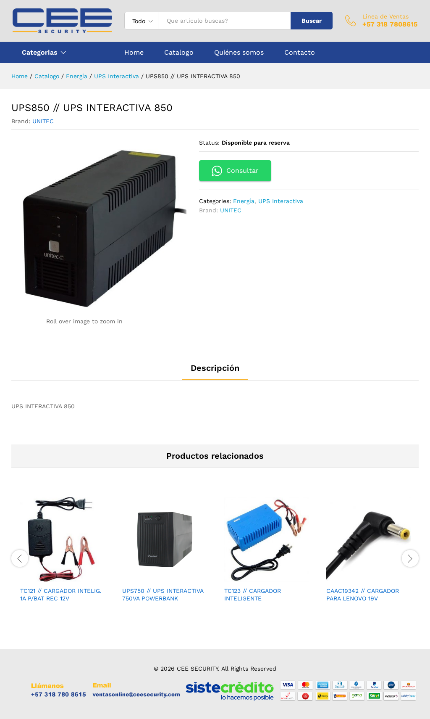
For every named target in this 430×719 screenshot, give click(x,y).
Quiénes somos (239, 52)
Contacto (299, 52)
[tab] (215, 372)
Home (134, 52)
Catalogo (179, 52)
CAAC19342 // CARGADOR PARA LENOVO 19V (362, 594)
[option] (62, 557)
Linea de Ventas (385, 16)
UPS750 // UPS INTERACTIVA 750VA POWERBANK (162, 594)
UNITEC (43, 121)
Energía (243, 201)
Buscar (312, 20)
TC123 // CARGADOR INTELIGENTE (252, 594)
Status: (209, 142)
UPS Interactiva (280, 201)
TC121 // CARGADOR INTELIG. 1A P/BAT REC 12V (61, 594)
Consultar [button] (242, 170)
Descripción (215, 368)
